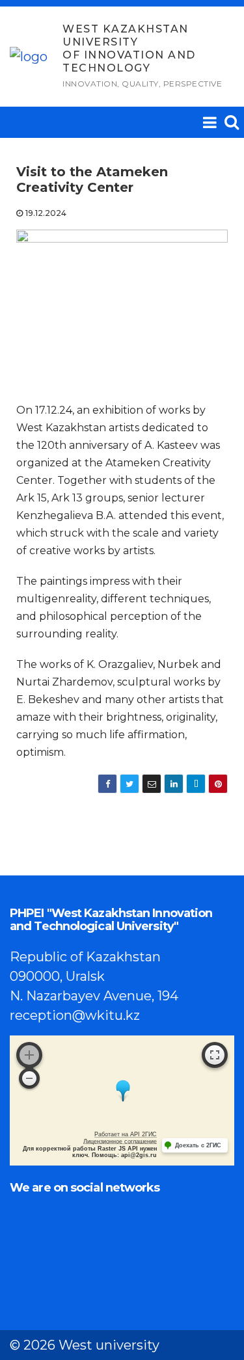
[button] (231, 122)
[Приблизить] (29, 1055)
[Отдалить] (29, 1078)
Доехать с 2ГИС (198, 1145)
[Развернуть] (214, 1055)
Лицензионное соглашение (120, 1141)
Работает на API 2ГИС (125, 1134)
